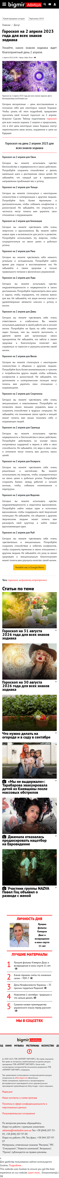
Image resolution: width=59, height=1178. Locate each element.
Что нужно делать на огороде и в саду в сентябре (26, 735)
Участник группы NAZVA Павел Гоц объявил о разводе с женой (25, 892)
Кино (8, 1045)
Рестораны (32, 1045)
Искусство (47, 1045)
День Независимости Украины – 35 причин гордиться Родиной (32, 986)
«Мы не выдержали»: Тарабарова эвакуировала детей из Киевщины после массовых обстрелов (24, 787)
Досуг (17, 24)
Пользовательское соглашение (18, 1113)
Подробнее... (16, 1165)
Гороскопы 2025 (36, 18)
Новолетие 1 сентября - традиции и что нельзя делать (33, 996)
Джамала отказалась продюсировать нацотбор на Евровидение (24, 840)
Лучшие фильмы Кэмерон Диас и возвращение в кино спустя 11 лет (32, 964)
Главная (6, 24)
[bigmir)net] (17, 4)
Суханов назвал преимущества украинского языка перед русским (32, 1006)
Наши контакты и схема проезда (19, 1097)
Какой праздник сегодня (14, 18)
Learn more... (34, 1172)
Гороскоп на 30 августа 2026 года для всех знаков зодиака (25, 686)
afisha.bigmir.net (21, 1078)
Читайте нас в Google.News (29, 567)
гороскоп (52, 118)
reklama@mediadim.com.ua (16, 1130)
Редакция (7, 1091)
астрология (25, 580)
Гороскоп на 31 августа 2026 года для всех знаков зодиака (25, 634)
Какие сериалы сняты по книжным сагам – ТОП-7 (32, 976)
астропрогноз (39, 580)
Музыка (19, 1045)
